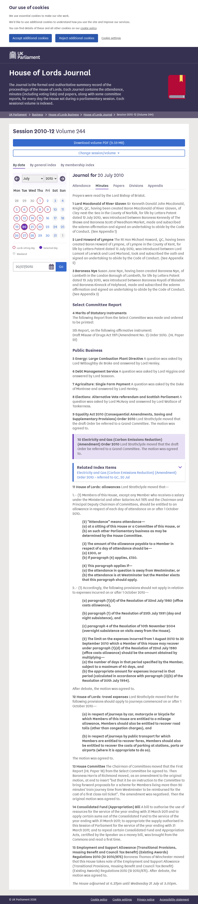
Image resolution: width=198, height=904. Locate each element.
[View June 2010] (17, 178)
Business (37, 114)
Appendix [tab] (155, 186)
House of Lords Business (64, 114)
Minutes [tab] (102, 186)
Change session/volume (98, 153)
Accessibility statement (174, 899)
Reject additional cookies (76, 38)
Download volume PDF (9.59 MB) (99, 143)
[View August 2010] (62, 178)
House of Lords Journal (98, 114)
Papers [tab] (118, 186)
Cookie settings (111, 38)
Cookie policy (99, 899)
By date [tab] (19, 165)
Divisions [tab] (136, 186)
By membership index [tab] (77, 165)
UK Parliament (18, 114)
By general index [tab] (43, 165)
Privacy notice (145, 899)
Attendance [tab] (82, 186)
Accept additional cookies (30, 38)
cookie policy (88, 28)
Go (61, 267)
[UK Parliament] (25, 55)
